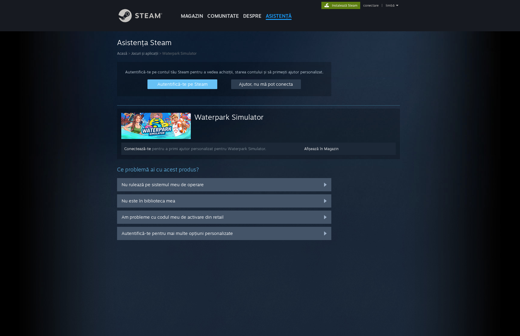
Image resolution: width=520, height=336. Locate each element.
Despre (252, 16)
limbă (390, 5)
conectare (371, 5)
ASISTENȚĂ (279, 16)
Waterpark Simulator (229, 117)
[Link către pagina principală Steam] (140, 20)
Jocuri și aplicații (144, 53)
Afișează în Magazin (321, 148)
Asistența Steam (144, 42)
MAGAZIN (192, 16)
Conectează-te (137, 148)
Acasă (122, 53)
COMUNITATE (223, 16)
